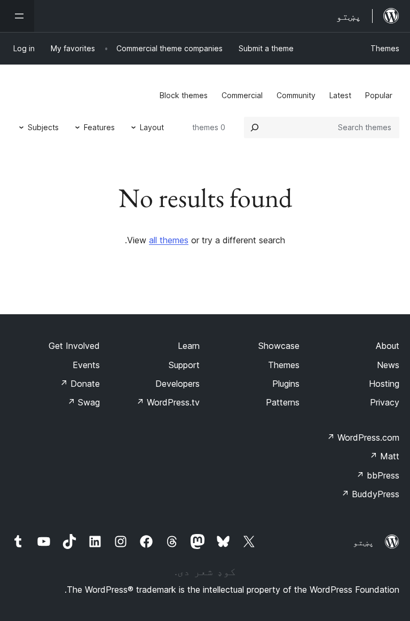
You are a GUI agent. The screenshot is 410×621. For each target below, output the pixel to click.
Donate (80, 383)
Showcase (278, 345)
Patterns (282, 402)
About (387, 345)
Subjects (43, 127)
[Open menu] (17, 16)
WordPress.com (363, 437)
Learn (189, 345)
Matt (384, 456)
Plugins (285, 383)
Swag (83, 402)
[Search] (254, 127)
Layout (152, 127)
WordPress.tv (168, 402)
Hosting (384, 383)
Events (86, 365)
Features (99, 127)
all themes (168, 240)
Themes (384, 48)
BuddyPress (370, 494)
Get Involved (74, 345)
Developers (177, 383)
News (388, 365)
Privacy (384, 402)
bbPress (377, 475)
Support (184, 365)
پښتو (363, 542)
